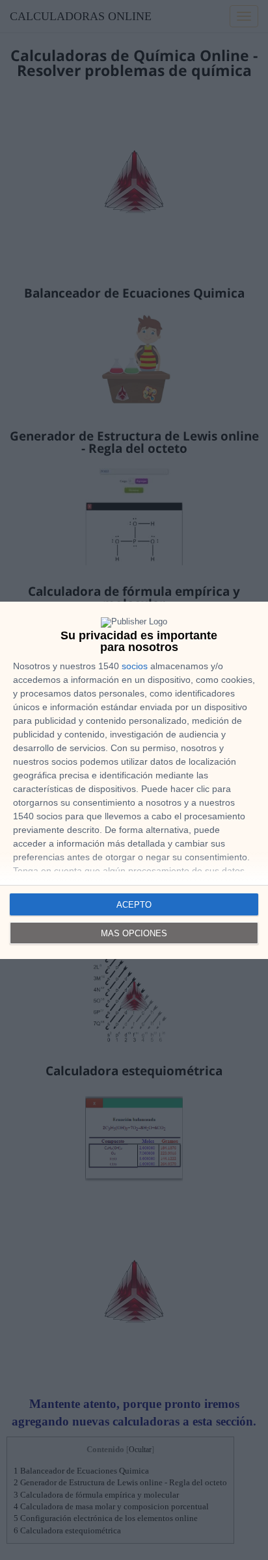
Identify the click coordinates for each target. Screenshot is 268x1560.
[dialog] (134, 780)
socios (135, 666)
